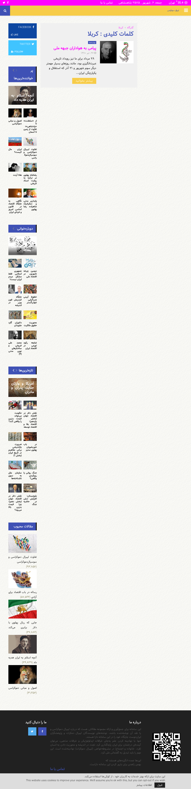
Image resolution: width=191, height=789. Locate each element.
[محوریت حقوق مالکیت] (30, 314)
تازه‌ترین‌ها (26, 370)
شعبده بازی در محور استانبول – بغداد (22, 246)
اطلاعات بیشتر (144, 785)
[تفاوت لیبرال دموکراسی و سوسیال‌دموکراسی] (30, 141)
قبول (159, 785)
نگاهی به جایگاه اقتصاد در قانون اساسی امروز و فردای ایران (15, 206)
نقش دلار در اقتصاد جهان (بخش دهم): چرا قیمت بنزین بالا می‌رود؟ (15, 503)
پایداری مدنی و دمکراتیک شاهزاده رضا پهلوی (30, 205)
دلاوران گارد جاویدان (15, 324)
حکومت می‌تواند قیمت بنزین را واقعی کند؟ (15, 417)
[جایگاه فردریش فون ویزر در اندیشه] (15, 289)
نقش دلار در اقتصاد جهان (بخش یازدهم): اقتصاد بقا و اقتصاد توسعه (30, 420)
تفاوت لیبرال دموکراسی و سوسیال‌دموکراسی (30, 153)
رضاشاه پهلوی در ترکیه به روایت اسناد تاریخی (30, 179)
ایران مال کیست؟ (15, 150)
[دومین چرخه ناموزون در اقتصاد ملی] (30, 263)
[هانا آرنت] (15, 167)
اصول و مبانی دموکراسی (15, 122)
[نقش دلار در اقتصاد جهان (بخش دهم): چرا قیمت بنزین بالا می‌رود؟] (15, 488)
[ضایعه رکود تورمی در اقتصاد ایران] (30, 335)
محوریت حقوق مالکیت (30, 324)
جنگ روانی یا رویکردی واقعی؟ (30, 475)
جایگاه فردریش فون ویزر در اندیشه (15, 301)
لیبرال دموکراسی (173, 10)
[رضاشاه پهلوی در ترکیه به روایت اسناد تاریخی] (30, 167)
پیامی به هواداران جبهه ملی (75, 48)
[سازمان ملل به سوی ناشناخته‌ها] (15, 465)
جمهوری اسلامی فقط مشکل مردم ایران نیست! (15, 275)
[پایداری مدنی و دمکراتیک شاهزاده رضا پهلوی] (30, 193)
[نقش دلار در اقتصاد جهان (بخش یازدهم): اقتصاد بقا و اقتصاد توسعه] (30, 405)
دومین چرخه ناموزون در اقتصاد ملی (30, 273)
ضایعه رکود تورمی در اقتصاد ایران (30, 345)
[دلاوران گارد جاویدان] (15, 314)
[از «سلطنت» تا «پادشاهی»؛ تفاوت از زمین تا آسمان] (30, 112)
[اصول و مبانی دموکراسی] (15, 112)
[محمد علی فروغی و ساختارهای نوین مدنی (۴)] (15, 335)
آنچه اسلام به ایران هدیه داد (22, 98)
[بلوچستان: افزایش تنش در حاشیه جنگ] (30, 488)
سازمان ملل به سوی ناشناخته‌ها (15, 475)
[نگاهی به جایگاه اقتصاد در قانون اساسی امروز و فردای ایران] (15, 193)
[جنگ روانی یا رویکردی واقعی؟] (30, 465)
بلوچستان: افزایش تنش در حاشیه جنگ (30, 500)
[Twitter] (32, 731)
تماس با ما (106, 2)
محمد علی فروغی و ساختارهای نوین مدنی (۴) (15, 348)
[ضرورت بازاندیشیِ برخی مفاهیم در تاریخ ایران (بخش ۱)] (15, 436)
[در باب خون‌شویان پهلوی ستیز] (30, 436)
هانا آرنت (17, 175)
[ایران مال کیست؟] (15, 141)
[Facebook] (42, 731)
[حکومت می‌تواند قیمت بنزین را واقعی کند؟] (15, 405)
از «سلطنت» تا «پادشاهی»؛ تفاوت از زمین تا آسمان (30, 126)
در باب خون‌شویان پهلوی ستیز (30, 447)
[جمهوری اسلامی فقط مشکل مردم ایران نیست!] (15, 263)
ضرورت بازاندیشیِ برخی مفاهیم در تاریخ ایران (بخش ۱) (15, 449)
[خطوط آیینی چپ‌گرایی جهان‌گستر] (30, 289)
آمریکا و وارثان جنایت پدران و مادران (22, 388)
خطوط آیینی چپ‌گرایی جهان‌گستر (30, 299)
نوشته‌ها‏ (92, 42)
